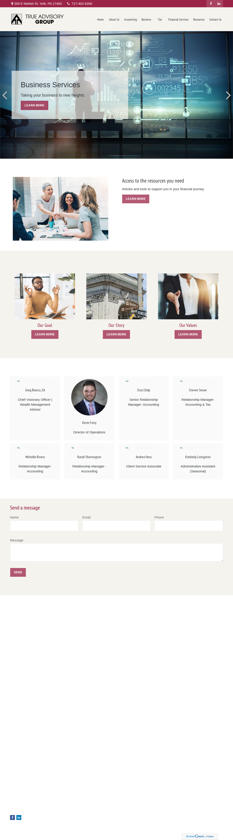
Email (86, 517)
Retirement (70, 800)
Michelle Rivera (35, 457)
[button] (100, 19)
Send (18, 572)
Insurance (70, 811)
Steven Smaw (198, 390)
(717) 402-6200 (27, 800)
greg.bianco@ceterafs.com (25, 811)
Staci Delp (143, 390)
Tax (66, 815)
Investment (70, 804)
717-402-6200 (82, 3)
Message (16, 540)
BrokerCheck (182, 798)
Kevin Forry (89, 422)
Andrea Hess (144, 457)
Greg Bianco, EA (35, 390)
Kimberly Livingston (198, 457)
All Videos (70, 830)
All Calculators (72, 834)
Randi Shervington (89, 457)
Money (68, 819)
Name (14, 517)
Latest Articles (72, 827)
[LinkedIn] (219, 3)
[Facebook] (211, 3)
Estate (68, 807)
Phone (159, 517)
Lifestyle (69, 823)
